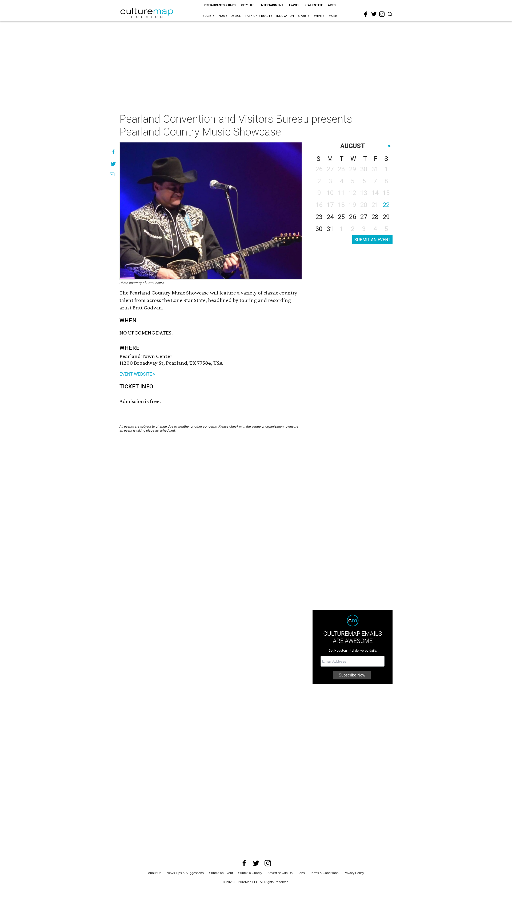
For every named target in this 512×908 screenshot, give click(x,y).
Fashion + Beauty (258, 16)
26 (352, 217)
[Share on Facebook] (113, 151)
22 (386, 205)
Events (319, 16)
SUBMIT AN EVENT (372, 239)
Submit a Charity (250, 873)
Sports (304, 16)
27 (363, 217)
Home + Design (230, 16)
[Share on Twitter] (113, 163)
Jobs (301, 873)
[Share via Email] (112, 174)
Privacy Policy (354, 873)
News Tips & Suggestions (185, 873)
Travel (294, 5)
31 (330, 229)
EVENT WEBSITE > (137, 374)
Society (209, 16)
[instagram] (382, 14)
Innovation (285, 16)
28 (374, 217)
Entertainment (271, 5)
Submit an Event (221, 873)
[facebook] (366, 14)
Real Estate (314, 5)
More (333, 16)
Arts (332, 5)
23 (318, 217)
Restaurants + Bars (220, 5)
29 (386, 217)
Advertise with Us (280, 873)
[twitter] (374, 14)
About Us (154, 873)
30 (318, 229)
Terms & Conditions (324, 873)
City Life (247, 5)
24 (330, 217)
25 (341, 217)
